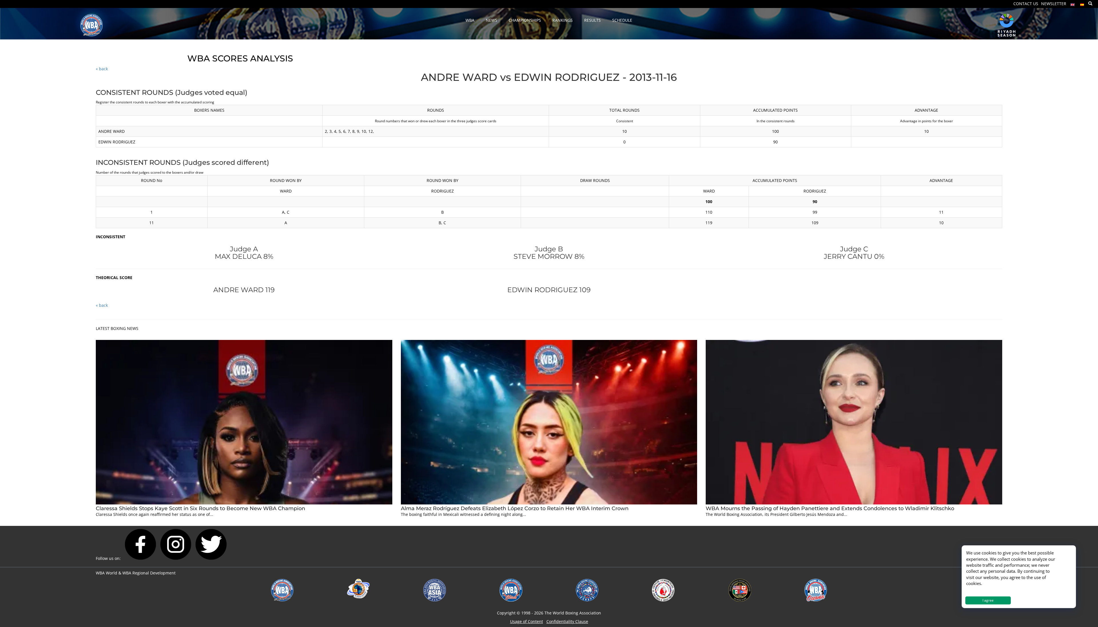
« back (102, 68)
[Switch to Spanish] (1082, 3)
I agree (988, 600)
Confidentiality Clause (567, 621)
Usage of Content (526, 621)
